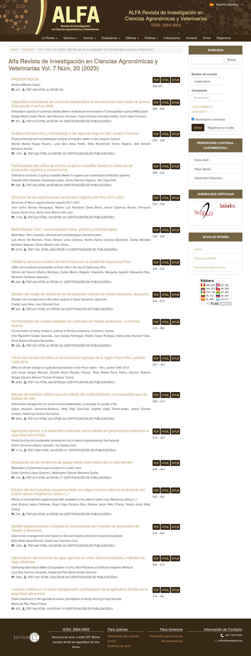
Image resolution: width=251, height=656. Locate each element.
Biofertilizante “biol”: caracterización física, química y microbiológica (64, 229)
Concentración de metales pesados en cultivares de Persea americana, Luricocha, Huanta (75, 323)
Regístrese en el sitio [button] (221, 128)
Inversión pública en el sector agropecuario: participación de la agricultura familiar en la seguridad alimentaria (79, 591)
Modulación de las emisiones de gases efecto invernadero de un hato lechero (71, 462)
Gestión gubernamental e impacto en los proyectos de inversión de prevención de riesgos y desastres (75, 528)
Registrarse (224, 38)
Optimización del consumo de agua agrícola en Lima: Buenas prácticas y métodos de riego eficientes (78, 559)
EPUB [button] (175, 80)
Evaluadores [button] (110, 38)
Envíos (112, 641)
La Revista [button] (49, 38)
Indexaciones (172, 38)
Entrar (207, 38)
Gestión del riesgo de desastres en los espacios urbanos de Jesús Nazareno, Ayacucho (80, 293)
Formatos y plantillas (205, 258)
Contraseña (199, 90)
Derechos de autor (119, 646)
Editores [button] (131, 38)
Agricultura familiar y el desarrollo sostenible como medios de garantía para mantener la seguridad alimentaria (80, 432)
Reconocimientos (172, 641)
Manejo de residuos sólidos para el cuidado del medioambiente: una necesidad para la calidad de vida (79, 396)
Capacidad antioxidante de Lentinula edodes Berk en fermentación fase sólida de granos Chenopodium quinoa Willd (80, 103)
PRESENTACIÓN (25, 79)
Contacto (191, 38)
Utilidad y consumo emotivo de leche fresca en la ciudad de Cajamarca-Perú (71, 261)
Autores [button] (89, 38)
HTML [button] (165, 80)
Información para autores (123, 636)
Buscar (231, 60)
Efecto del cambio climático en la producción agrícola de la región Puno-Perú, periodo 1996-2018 (78, 359)
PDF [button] (156, 80)
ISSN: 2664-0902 (166, 25)
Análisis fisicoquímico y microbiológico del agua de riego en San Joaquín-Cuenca (74, 133)
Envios (198, 249)
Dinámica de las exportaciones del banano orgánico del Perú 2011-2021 (67, 196)
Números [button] (70, 38)
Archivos (28, 49)
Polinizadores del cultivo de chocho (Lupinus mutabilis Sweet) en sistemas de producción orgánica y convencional (72, 167)
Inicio (14, 49)
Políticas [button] (150, 38)
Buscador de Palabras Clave (210, 267)
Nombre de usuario (204, 74)
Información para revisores (166, 636)
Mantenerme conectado (210, 119)
